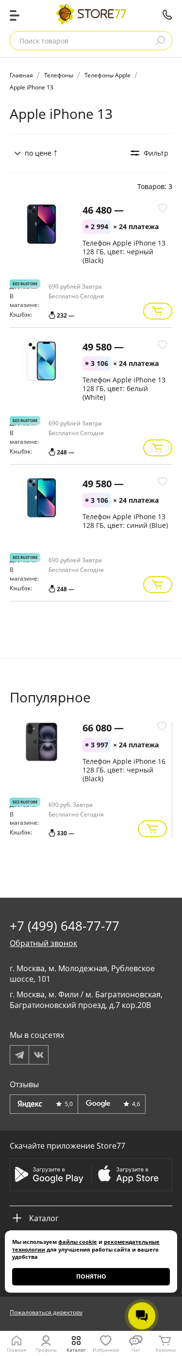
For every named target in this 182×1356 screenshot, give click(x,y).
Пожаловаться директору (46, 1312)
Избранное (106, 1349)
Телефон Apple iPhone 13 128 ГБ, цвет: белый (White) (124, 388)
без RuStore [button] (25, 283)
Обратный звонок (43, 943)
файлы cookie (77, 1241)
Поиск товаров (43, 40)
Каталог (75, 1349)
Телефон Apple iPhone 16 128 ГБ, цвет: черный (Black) (124, 770)
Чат (136, 1349)
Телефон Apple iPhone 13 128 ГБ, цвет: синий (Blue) (125, 521)
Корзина (166, 1349)
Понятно (91, 1276)
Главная (16, 1349)
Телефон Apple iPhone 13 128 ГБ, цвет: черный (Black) (124, 251)
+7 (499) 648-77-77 (167, 14)
